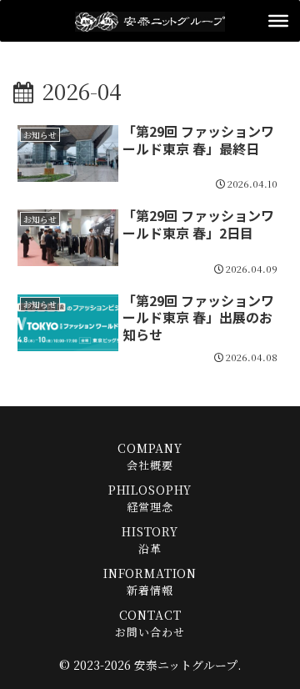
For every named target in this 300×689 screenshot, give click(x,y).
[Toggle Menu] (278, 21)
